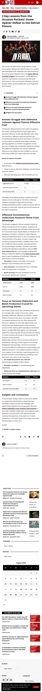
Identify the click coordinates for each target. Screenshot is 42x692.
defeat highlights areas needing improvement (19, 408)
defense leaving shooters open (27, 163)
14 (26, 584)
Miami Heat (24, 12)
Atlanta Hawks (34, 616)
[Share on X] (9, 31)
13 (21, 584)
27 (21, 595)
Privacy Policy (7, 689)
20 (21, 589)
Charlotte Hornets (35, 636)
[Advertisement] (17, 472)
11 (11, 584)
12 (16, 584)
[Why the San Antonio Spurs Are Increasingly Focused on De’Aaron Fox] (34, 524)
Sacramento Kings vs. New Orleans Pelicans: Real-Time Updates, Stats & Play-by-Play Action (14, 532)
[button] (36, 687)
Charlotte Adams (12, 36)
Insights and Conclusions (14, 113)
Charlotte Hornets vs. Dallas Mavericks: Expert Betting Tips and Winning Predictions (15, 639)
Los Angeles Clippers (34, 625)
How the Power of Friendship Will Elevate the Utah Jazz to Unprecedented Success (13, 504)
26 (16, 595)
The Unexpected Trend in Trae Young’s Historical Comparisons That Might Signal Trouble (15, 494)
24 (5, 595)
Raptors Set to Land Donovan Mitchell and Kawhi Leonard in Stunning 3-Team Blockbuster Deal (15, 513)
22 (31, 589)
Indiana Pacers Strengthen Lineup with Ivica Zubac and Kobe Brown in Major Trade (15, 628)
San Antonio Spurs (15, 526)
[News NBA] (9, 2)
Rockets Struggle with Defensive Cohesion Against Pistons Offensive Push (21, 98)
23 (36, 589)
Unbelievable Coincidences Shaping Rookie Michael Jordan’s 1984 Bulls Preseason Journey (14, 649)
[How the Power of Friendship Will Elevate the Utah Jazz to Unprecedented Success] (34, 504)
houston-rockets (15, 429)
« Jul (4, 605)
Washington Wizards (16, 498)
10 (5, 584)
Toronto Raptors (15, 518)
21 (26, 589)
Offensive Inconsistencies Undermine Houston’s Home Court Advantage (20, 103)
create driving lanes (31, 254)
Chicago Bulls (34, 647)
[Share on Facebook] (6, 31)
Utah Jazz (12, 508)
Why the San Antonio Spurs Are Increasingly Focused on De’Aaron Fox (15, 522)
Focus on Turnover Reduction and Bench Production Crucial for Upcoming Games (18, 108)
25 (11, 595)
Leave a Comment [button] (33, 455)
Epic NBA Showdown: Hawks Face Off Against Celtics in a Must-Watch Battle (15, 618)
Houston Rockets (10, 12)
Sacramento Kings (15, 537)
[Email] (12, 31)
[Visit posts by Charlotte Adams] (4, 37)
